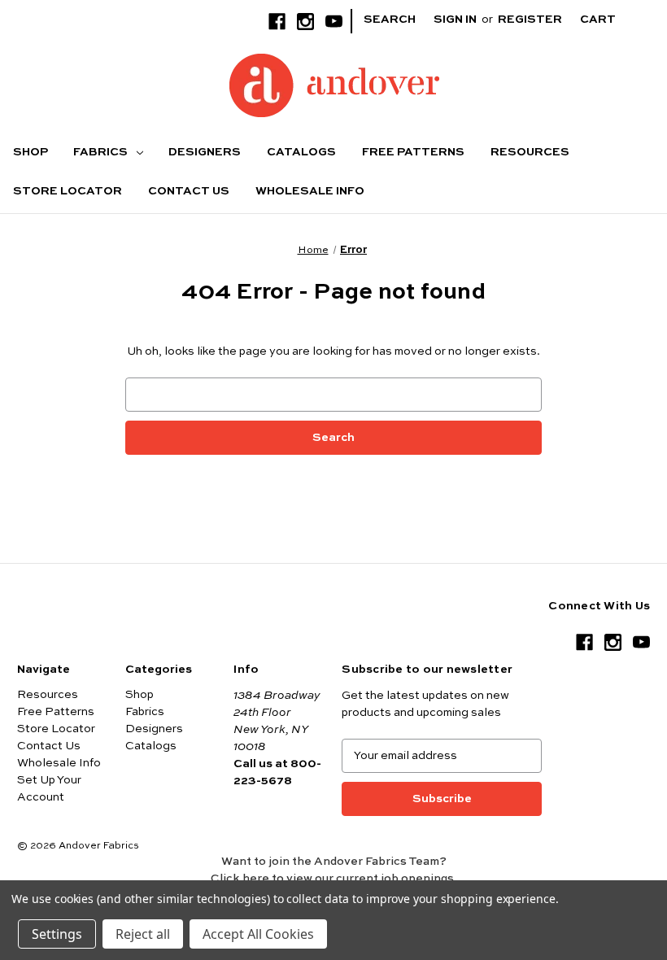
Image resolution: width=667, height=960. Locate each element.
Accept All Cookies (258, 934)
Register (530, 19)
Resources (529, 152)
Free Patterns (413, 152)
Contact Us (188, 191)
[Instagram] (305, 21)
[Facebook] (277, 21)
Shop (30, 152)
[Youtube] (333, 21)
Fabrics (101, 152)
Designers (204, 152)
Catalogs (301, 152)
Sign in (455, 19)
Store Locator (67, 191)
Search (390, 19)
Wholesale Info (309, 191)
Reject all (143, 934)
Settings (57, 934)
